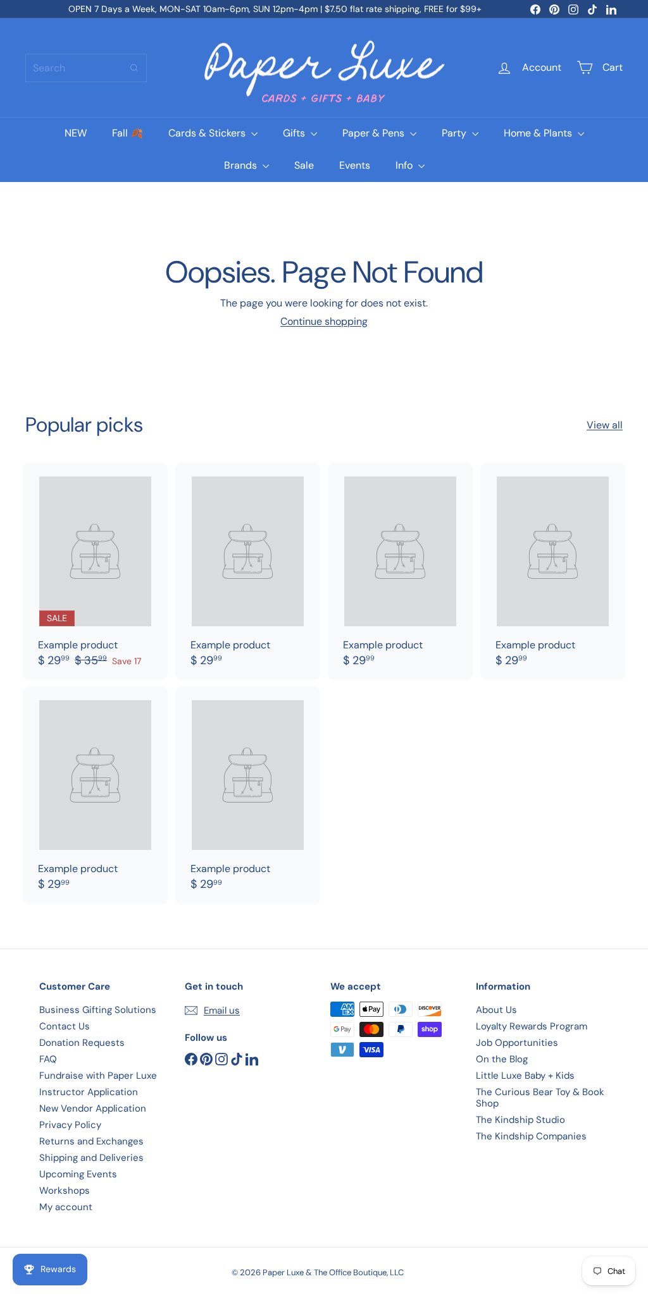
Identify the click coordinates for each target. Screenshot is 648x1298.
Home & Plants (539, 133)
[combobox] (86, 68)
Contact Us (64, 1026)
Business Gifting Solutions (97, 1010)
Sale (304, 165)
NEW (76, 133)
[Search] (134, 68)
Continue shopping (324, 321)
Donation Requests (82, 1042)
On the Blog (502, 1059)
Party (455, 133)
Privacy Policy (70, 1125)
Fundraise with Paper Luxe (98, 1075)
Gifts (295, 133)
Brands (241, 165)
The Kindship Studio (520, 1119)
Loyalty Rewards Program (531, 1026)
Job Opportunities (517, 1042)
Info (405, 165)
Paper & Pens (374, 133)
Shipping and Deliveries (91, 1157)
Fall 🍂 (127, 133)
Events (354, 165)
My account (65, 1207)
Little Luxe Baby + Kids (525, 1075)
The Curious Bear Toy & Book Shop (540, 1098)
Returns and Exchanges (91, 1141)
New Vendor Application (92, 1108)
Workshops (64, 1190)
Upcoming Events (78, 1174)
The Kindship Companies (531, 1136)
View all (605, 425)
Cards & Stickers (208, 133)
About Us (496, 1010)
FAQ (48, 1059)
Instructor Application (88, 1092)
